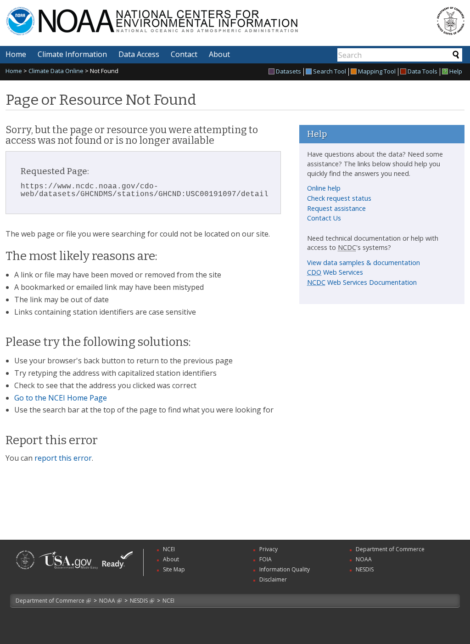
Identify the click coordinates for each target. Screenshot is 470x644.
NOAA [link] (364, 559)
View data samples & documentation (363, 262)
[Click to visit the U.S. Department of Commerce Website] (450, 21)
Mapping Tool (377, 72)
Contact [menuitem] (184, 54)
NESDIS (139, 600)
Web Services (335, 272)
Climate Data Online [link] (56, 71)
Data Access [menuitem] (138, 54)
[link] (25, 570)
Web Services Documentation (362, 282)
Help (455, 72)
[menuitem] (286, 72)
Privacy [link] (268, 549)
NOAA (107, 600)
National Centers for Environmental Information (197, 15)
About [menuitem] (219, 54)
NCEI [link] (169, 549)
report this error (63, 458)
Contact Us (324, 218)
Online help (324, 188)
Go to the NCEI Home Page (60, 398)
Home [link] (14, 71)
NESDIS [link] (365, 569)
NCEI (168, 600)
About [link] (171, 559)
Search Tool (329, 72)
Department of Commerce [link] (390, 549)
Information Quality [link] (284, 569)
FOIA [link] (265, 559)
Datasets (288, 72)
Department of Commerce (50, 600)
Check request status (339, 198)
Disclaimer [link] (273, 579)
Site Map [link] (174, 569)
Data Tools (422, 72)
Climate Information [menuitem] (72, 54)
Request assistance (336, 208)
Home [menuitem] (16, 54)
